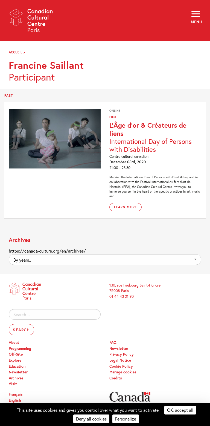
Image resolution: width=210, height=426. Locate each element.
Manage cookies (122, 372)
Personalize (125, 419)
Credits (115, 378)
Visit (13, 383)
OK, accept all (180, 410)
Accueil (15, 52)
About (14, 342)
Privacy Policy (121, 354)
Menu (196, 21)
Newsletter (18, 372)
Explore (15, 360)
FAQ (112, 342)
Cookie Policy (121, 366)
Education (17, 366)
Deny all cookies (91, 419)
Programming (20, 348)
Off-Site (16, 354)
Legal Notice (120, 360)
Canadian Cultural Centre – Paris (31, 22)
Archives (16, 378)
